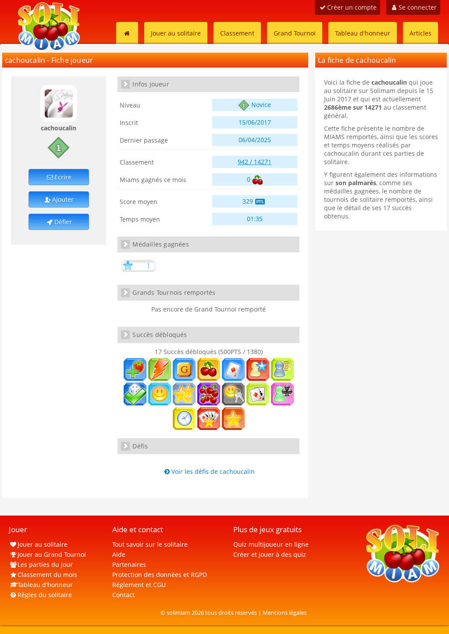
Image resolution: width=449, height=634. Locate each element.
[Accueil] (127, 33)
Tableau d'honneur (362, 33)
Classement (237, 33)
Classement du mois (47, 574)
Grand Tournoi (295, 33)
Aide (118, 554)
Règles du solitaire (45, 595)
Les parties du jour (45, 564)
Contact (123, 595)
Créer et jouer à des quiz (269, 554)
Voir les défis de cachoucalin (213, 471)
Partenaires (129, 564)
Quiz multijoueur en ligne (271, 544)
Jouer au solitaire (176, 33)
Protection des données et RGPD (159, 574)
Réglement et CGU (139, 584)
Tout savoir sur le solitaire (150, 544)
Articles (420, 33)
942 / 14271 (254, 162)
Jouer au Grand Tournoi (52, 554)
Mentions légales (284, 612)
